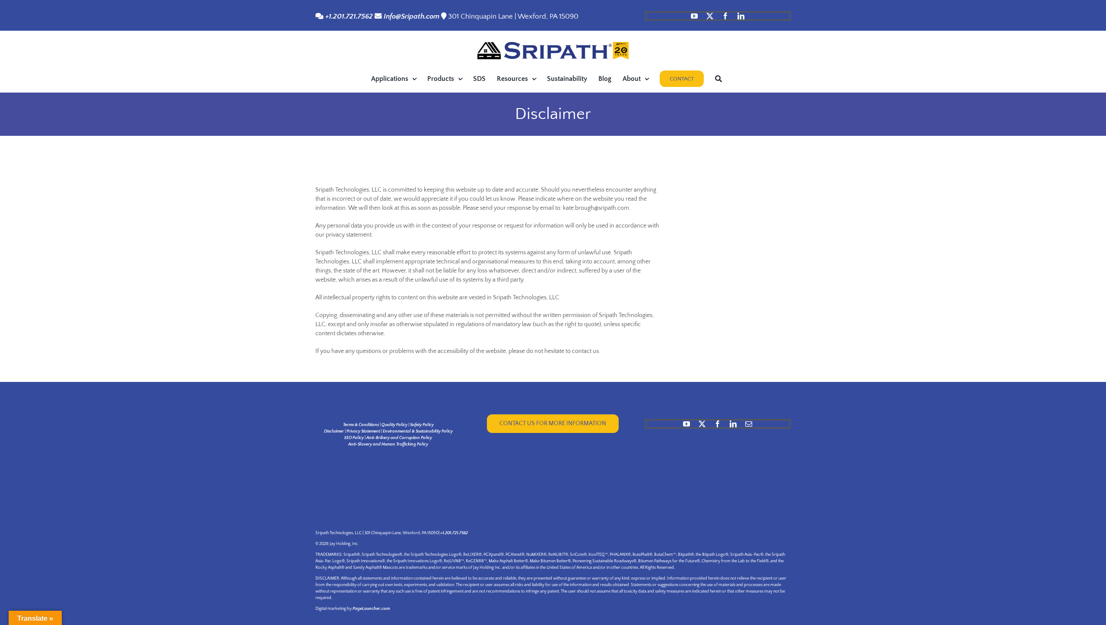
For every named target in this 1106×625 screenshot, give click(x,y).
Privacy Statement (363, 431)
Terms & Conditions (361, 425)
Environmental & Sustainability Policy (418, 431)
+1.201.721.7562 (348, 16)
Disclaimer (334, 431)
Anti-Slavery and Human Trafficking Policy (388, 444)
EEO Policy (354, 438)
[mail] (748, 423)
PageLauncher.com (371, 608)
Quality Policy (394, 425)
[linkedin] (740, 16)
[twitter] (709, 16)
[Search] (718, 79)
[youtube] (694, 16)
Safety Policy (422, 425)
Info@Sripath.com (411, 16)
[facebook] (725, 16)
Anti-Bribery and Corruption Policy (399, 438)
